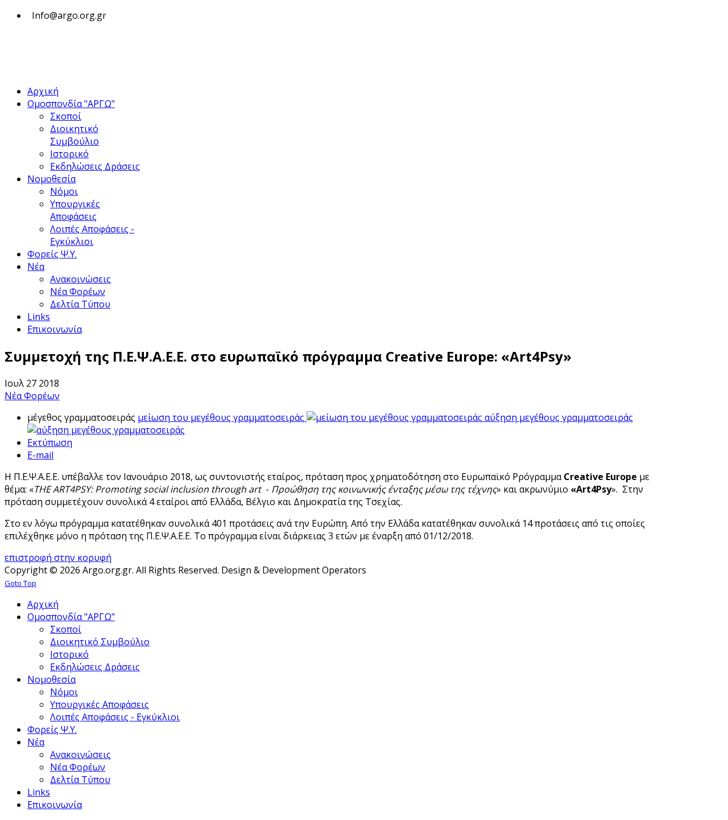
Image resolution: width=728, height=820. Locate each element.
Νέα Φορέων (32, 396)
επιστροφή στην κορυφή (58, 557)
